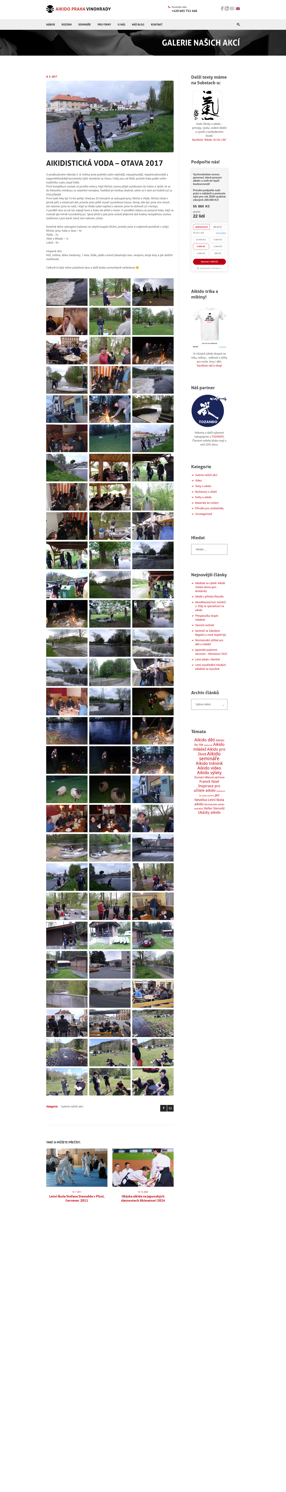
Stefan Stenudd (214, 808)
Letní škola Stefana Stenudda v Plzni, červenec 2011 (77, 1198)
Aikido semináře (210, 756)
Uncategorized (203, 514)
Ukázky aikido (209, 812)
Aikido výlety (209, 772)
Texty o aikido (203, 486)
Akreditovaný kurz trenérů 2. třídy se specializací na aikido (210, 606)
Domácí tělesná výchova (209, 777)
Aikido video (209, 768)
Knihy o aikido (203, 497)
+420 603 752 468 (184, 11)
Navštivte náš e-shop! (209, 365)
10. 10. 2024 (143, 1192)
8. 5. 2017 (51, 76)
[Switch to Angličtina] (238, 8)
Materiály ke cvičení (206, 502)
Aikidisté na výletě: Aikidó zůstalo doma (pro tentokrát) (210, 587)
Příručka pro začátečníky (209, 508)
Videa (198, 480)
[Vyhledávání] (209, 549)
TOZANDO (218, 436)
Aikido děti (204, 739)
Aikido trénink (209, 763)
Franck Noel (209, 781)
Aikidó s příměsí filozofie (209, 596)
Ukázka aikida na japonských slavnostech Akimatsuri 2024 (143, 1198)
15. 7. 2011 (76, 1192)
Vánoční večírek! (204, 625)
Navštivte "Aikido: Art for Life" (209, 139)
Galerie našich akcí (72, 1106)
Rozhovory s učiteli (206, 491)
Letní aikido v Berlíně (207, 659)
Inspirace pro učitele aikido (207, 788)
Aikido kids (208, 745)
